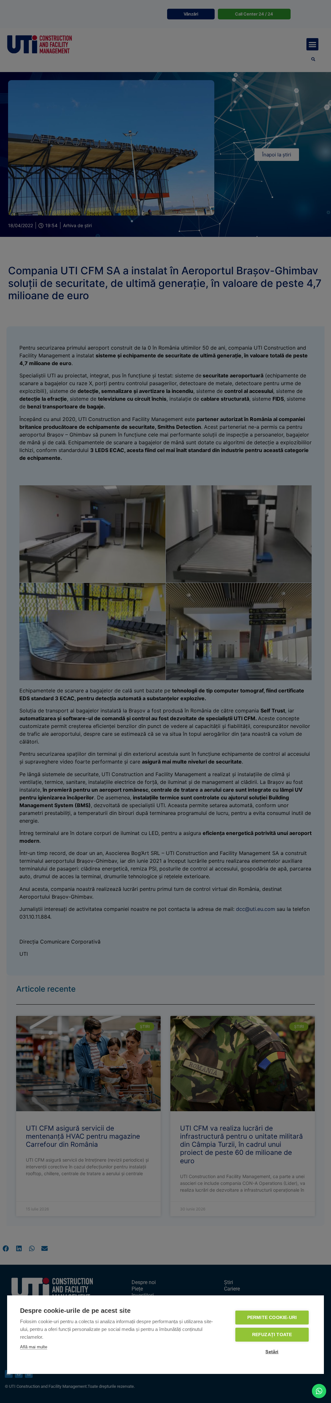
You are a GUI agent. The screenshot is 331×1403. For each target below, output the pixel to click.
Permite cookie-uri (272, 1317)
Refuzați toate (272, 1334)
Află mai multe (33, 1347)
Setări (271, 1351)
